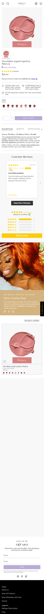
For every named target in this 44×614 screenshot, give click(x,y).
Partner (4, 601)
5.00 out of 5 (28, 212)
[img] (13, 165)
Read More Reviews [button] (22, 203)
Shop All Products (8, 593)
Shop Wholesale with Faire (11, 597)
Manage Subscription (9, 608)
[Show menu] (3, 3)
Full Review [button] (12, 195)
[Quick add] (4, 361)
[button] (7, 71)
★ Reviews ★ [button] (42, 308)
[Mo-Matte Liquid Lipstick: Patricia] (22, 344)
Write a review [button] (22, 235)
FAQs (4, 612)
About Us (5, 590)
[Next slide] (40, 182)
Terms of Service (15, 572)
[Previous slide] (3, 182)
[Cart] (40, 3)
